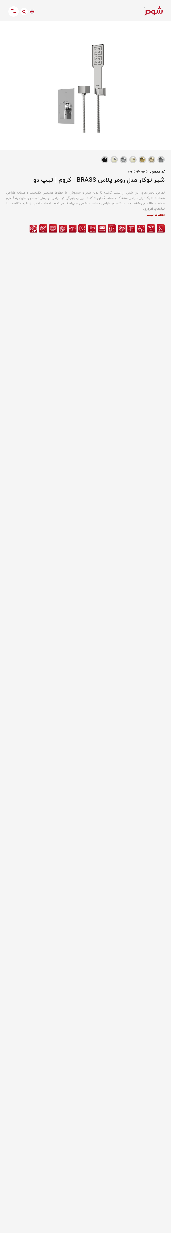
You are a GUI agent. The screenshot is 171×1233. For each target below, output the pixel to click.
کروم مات (123, 159)
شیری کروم (114, 159)
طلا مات (151, 159)
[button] (7, 28)
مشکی (104, 159)
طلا (142, 159)
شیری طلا (133, 159)
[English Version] (32, 11)
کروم (161, 159)
